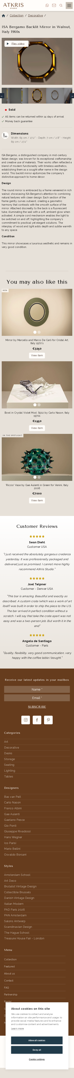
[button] (61, 5)
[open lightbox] (37, 61)
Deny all (37, 1050)
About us (9, 973)
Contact (8, 980)
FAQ (6, 987)
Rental (8, 1001)
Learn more (17, 1028)
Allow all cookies (36, 1040)
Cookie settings (37, 1059)
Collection (17, 15)
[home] (12, 5)
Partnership (11, 994)
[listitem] (37, 62)
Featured (9, 966)
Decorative (35, 15)
